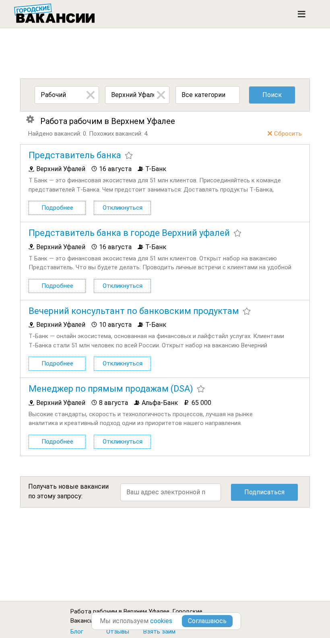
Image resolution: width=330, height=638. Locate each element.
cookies (161, 621)
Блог (76, 631)
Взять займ (159, 631)
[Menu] (301, 14)
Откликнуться (122, 207)
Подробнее (57, 207)
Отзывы (117, 631)
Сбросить (288, 133)
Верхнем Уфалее (146, 611)
